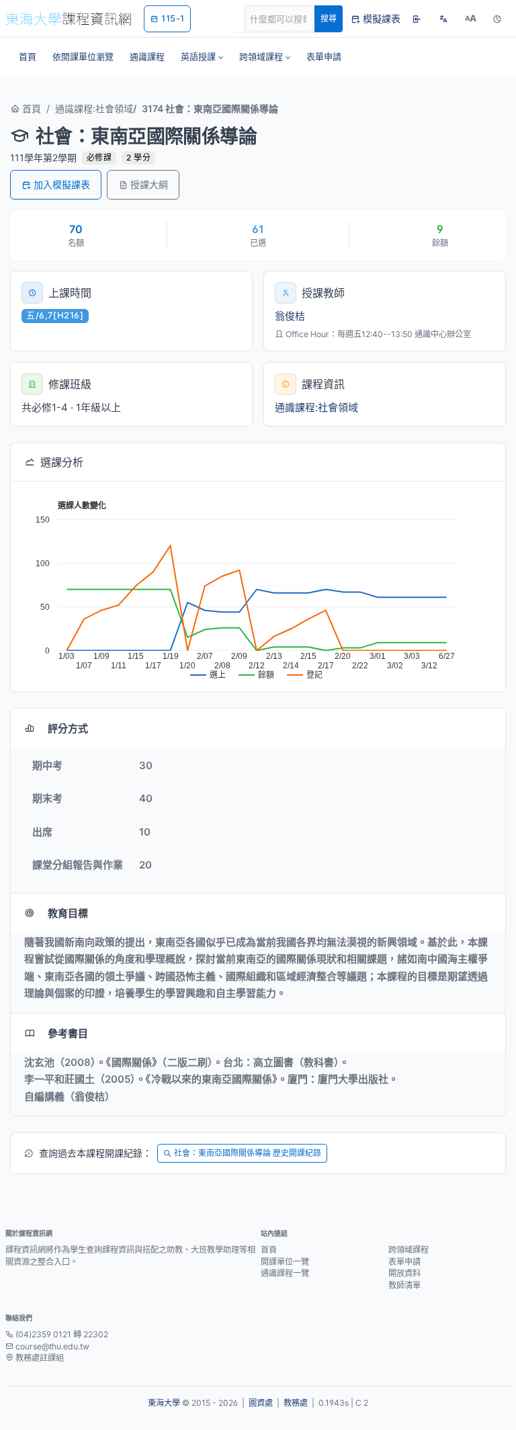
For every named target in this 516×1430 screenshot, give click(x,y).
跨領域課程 (408, 1250)
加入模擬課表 (62, 184)
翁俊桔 (290, 316)
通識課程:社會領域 (94, 108)
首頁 (30, 108)
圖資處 (261, 1403)
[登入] (416, 18)
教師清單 (404, 1285)
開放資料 (404, 1273)
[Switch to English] (443, 18)
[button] (202, 56)
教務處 (296, 1403)
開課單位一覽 (285, 1262)
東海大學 (164, 1403)
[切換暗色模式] (497, 18)
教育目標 (68, 913)
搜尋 (328, 18)
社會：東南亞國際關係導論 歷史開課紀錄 (247, 1153)
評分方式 (68, 728)
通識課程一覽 (285, 1273)
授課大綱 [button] (149, 184)
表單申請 (404, 1262)
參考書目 (68, 1033)
